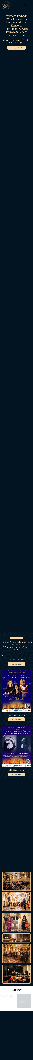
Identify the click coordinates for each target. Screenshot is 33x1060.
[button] (25, 5)
